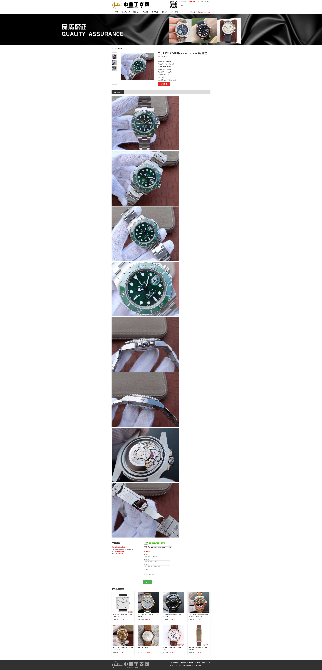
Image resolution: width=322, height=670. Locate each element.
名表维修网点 (184, 662)
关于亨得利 (174, 12)
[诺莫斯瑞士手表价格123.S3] (148, 635)
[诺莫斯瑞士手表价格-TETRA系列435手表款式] (123, 602)
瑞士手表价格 (126, 12)
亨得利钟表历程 (175, 662)
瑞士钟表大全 (197, 662)
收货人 (146, 554)
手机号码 (147, 559)
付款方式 (147, 575)
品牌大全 (164, 12)
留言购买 (164, 84)
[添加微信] (174, 5)
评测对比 (135, 12)
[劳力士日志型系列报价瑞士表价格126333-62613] (123, 635)
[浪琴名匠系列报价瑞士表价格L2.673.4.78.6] (173, 635)
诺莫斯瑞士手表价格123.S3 (146, 647)
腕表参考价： (162, 61)
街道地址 (147, 564)
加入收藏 (200, 1)
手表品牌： (161, 64)
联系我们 (207, 1)
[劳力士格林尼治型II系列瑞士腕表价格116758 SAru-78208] (199, 602)
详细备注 (146, 569)
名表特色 (191, 662)
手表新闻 (145, 12)
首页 (116, 12)
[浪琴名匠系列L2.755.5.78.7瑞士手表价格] (148, 602)
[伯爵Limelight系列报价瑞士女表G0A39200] (199, 635)
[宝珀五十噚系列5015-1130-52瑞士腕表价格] (173, 602)
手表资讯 (204, 662)
